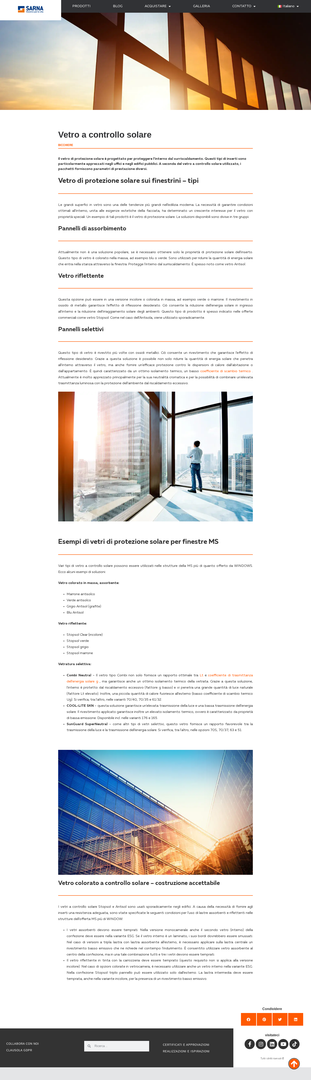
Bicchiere (65, 145)
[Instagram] (261, 1044)
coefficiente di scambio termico (225, 371)
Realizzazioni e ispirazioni (186, 1051)
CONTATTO (241, 6)
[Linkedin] (272, 1044)
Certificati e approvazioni (186, 1044)
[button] (248, 1019)
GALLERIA (201, 6)
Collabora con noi (22, 1043)
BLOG (117, 6)
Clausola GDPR (19, 1050)
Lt (201, 675)
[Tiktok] (294, 1044)
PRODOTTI (81, 6)
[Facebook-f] (250, 1044)
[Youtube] (283, 1044)
